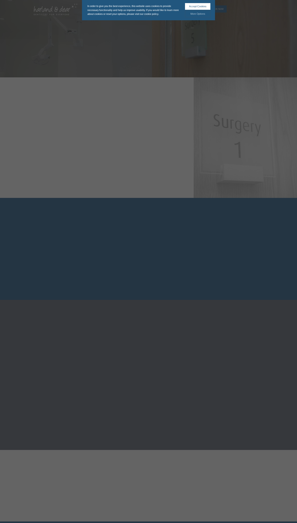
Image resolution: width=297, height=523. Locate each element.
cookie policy (151, 14)
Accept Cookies (197, 6)
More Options (197, 14)
